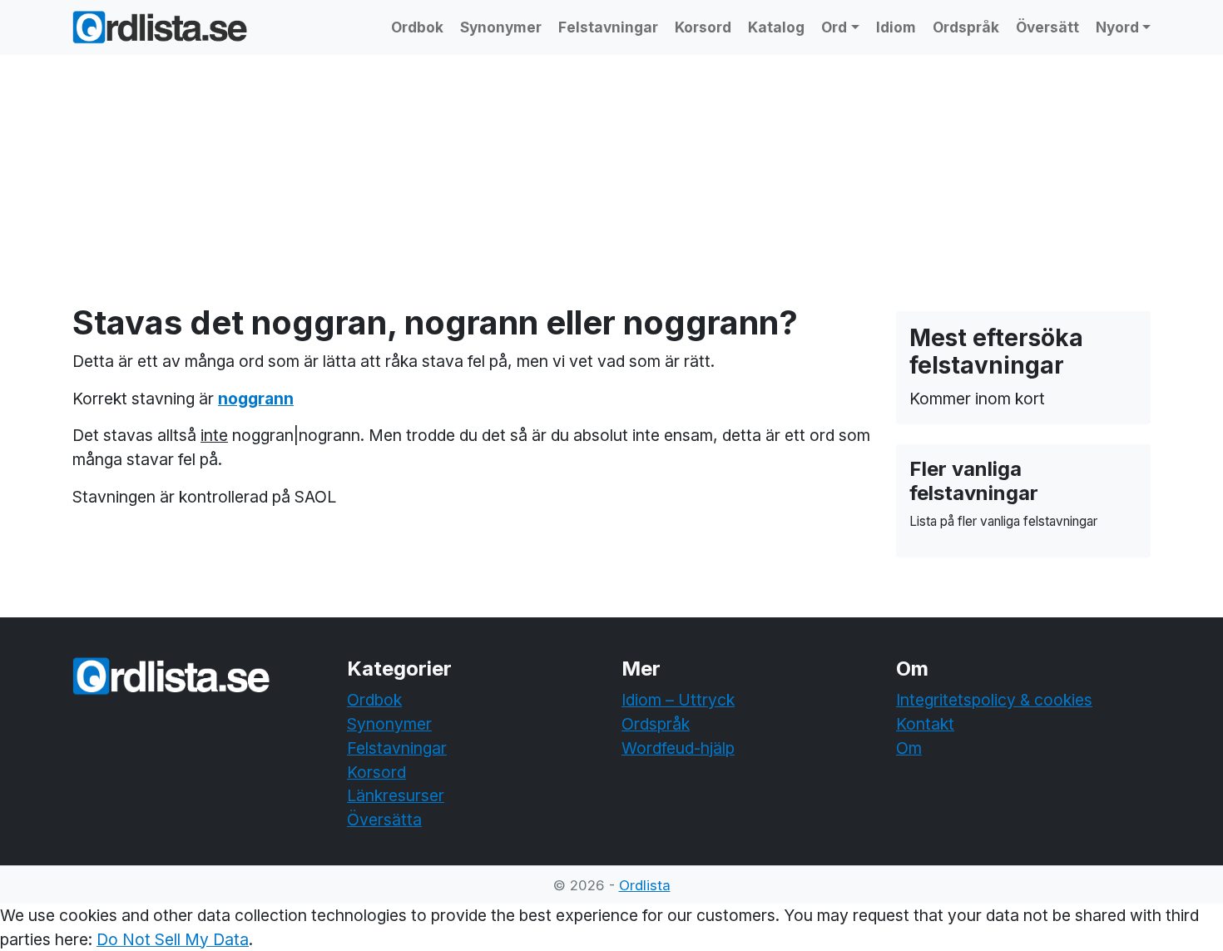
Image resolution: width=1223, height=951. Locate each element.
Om (909, 748)
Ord (834, 27)
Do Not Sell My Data (173, 939)
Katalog (776, 27)
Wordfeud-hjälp (678, 748)
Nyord (1117, 27)
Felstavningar (608, 27)
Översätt (1047, 27)
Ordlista (645, 885)
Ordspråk (966, 27)
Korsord (703, 27)
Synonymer (501, 27)
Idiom (896, 27)
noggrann (256, 399)
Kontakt (925, 724)
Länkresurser (395, 795)
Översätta (384, 820)
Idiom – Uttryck (678, 700)
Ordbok (417, 27)
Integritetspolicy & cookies (994, 700)
